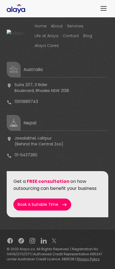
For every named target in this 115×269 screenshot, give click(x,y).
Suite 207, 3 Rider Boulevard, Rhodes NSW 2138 (38, 87)
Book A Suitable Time (42, 204)
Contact (71, 36)
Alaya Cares (47, 45)
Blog (87, 36)
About (57, 26)
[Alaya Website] (16, 8)
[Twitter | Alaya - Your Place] (54, 240)
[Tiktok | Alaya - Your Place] (21, 240)
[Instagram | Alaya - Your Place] (32, 240)
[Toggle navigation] (103, 7)
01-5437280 (22, 155)
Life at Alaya (46, 36)
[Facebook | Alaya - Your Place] (10, 240)
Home (41, 26)
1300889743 (22, 102)
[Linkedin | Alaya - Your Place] (43, 240)
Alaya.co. (28, 249)
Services (75, 26)
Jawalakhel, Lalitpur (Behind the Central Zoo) (35, 141)
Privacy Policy (88, 259)
